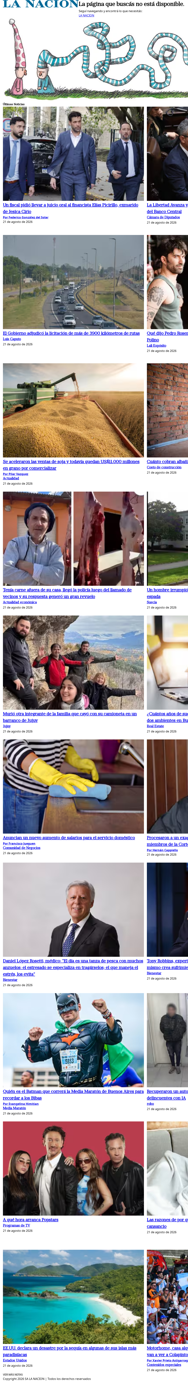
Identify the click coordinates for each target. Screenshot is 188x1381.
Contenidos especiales (164, 1365)
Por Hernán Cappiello (162, 850)
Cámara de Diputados (163, 217)
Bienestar (10, 980)
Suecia (152, 602)
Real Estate (155, 726)
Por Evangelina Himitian (21, 1104)
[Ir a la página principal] (41, 6)
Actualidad (11, 478)
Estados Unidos (15, 1360)
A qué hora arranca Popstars (30, 1220)
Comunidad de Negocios (21, 848)
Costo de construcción (164, 467)
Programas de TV (16, 1226)
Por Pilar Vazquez (15, 474)
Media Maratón (14, 1108)
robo (150, 1104)
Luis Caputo (12, 339)
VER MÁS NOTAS (13, 1374)
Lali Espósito (156, 346)
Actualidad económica (20, 602)
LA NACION (86, 15)
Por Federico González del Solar (25, 217)
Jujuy (7, 726)
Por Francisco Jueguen (19, 843)
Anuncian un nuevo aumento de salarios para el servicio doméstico (69, 838)
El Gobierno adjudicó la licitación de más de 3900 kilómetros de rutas (71, 333)
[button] (73, 154)
